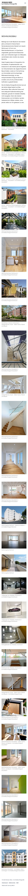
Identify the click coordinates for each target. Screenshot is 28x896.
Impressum (5, 882)
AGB (17, 882)
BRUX (13, 885)
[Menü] (25, 3)
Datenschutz (12, 882)
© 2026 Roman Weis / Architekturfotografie (13, 880)
